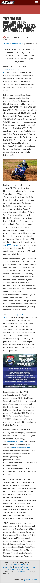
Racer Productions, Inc (21, 571)
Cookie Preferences (21, 567)
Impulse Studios (31, 580)
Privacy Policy (8, 567)
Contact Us (24, 565)
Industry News (17, 44)
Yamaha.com (15, 441)
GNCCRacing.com (12, 245)
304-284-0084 (14, 565)
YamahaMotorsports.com (19, 447)
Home (6, 44)
